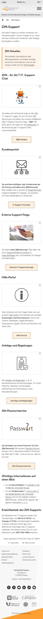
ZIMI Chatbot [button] (21, 139)
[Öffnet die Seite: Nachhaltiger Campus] (29, 598)
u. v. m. (25, 502)
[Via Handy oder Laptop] (21, 232)
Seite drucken (30, 543)
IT (26, 527)
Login (4, 2)
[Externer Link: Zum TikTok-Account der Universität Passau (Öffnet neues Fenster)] (29, 587)
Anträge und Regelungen (15, 380)
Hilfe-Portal (13, 315)
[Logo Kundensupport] (21, 167)
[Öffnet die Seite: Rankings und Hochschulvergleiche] (12, 598)
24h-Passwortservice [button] (21, 466)
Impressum (5, 551)
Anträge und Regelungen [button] (21, 401)
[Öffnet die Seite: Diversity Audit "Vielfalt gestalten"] (34, 604)
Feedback (26, 551)
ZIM (36, 113)
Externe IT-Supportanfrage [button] (21, 267)
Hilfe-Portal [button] (21, 335)
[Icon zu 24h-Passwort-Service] (21, 428)
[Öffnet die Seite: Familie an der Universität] (13, 604)
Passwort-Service (32, 448)
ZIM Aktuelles (29, 65)
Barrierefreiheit (7, 557)
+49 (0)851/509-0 (24, 579)
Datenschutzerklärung (10, 554)
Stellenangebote (8, 563)
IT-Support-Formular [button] (21, 205)
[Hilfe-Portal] (21, 295)
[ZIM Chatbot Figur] (21, 96)
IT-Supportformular (33, 190)
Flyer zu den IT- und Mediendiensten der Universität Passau (22, 494)
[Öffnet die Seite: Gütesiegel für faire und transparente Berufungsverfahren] (25, 604)
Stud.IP (17, 323)
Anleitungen (31, 125)
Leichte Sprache (28, 557)
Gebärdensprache (29, 560)
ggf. (25, 524)
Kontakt (4, 560)
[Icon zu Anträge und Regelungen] (21, 363)
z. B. (28, 380)
